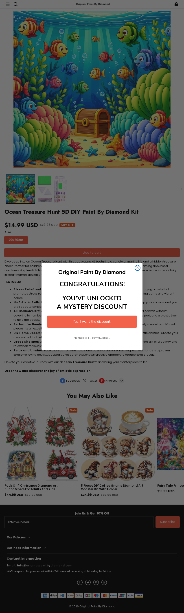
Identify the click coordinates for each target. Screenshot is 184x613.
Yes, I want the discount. (92, 321)
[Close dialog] (137, 268)
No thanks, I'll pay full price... (92, 338)
